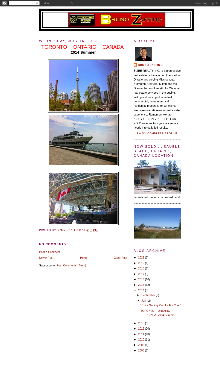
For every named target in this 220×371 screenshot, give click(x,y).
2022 (141, 257)
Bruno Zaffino (150, 65)
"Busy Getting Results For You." (161, 305)
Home (83, 257)
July (144, 300)
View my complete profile (155, 133)
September (148, 295)
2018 (141, 268)
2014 (141, 290)
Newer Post (46, 257)
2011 (141, 334)
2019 (141, 263)
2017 (141, 274)
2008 (141, 350)
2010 (141, 339)
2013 (141, 323)
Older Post (120, 257)
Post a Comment (49, 252)
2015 (141, 284)
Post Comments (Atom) (71, 265)
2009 (141, 345)
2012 (141, 328)
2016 (141, 279)
